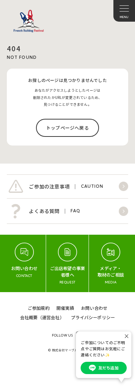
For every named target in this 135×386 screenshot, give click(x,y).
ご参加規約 (39, 308)
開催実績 (65, 308)
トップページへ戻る (67, 127)
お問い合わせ (94, 308)
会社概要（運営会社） (42, 317)
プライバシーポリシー (93, 317)
